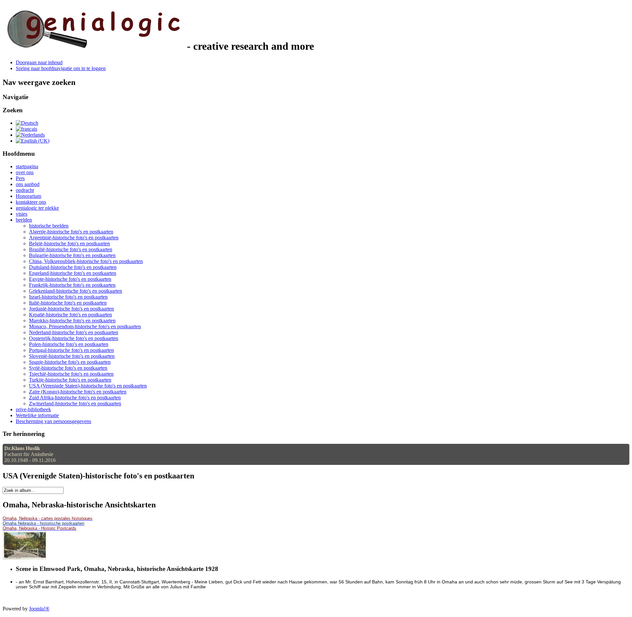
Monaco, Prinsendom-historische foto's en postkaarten (85, 326)
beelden (24, 220)
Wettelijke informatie (37, 415)
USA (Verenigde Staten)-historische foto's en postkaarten (88, 386)
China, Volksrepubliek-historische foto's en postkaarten (86, 261)
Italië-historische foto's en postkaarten (68, 303)
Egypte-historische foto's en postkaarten (70, 279)
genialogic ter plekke (37, 208)
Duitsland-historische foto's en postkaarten (73, 267)
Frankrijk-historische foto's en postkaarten (72, 285)
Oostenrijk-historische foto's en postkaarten (73, 338)
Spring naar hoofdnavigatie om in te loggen (61, 68)
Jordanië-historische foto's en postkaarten (71, 308)
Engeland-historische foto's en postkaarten (72, 273)
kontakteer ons (31, 202)
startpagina (27, 166)
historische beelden (48, 225)
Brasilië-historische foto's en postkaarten (70, 249)
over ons (25, 172)
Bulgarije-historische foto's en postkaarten (72, 255)
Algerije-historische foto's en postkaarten (71, 231)
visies (21, 214)
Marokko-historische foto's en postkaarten (72, 320)
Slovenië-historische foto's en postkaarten (72, 356)
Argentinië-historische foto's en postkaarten (73, 237)
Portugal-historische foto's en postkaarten (71, 350)
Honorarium (28, 196)
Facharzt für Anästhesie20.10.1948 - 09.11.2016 (30, 454)
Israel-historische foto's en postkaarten (68, 297)
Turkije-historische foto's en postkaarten (70, 380)
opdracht (25, 190)
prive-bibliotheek (33, 409)
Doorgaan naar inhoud (39, 62)
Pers (20, 178)
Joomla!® (39, 608)
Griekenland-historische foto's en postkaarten (75, 291)
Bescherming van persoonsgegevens (53, 421)
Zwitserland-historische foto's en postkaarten (75, 403)
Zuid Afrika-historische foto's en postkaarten (75, 397)
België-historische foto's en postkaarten (69, 243)
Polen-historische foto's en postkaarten (68, 344)
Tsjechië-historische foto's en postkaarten (71, 374)
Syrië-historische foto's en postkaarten (68, 368)
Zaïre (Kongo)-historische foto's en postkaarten (77, 391)
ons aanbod (28, 184)
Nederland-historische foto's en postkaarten (73, 332)
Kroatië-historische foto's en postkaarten (70, 314)
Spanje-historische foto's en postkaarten (70, 362)
